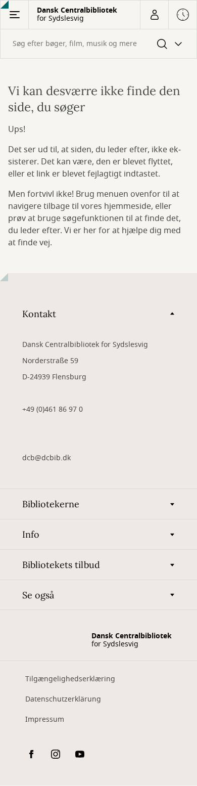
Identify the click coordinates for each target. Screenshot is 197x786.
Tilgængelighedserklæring (70, 679)
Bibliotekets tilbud (61, 565)
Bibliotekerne (50, 504)
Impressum (44, 719)
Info (30, 534)
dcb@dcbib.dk (46, 458)
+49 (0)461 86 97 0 (52, 409)
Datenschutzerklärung (63, 699)
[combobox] (98, 43)
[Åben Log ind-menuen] (154, 15)
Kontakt (39, 314)
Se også (38, 595)
